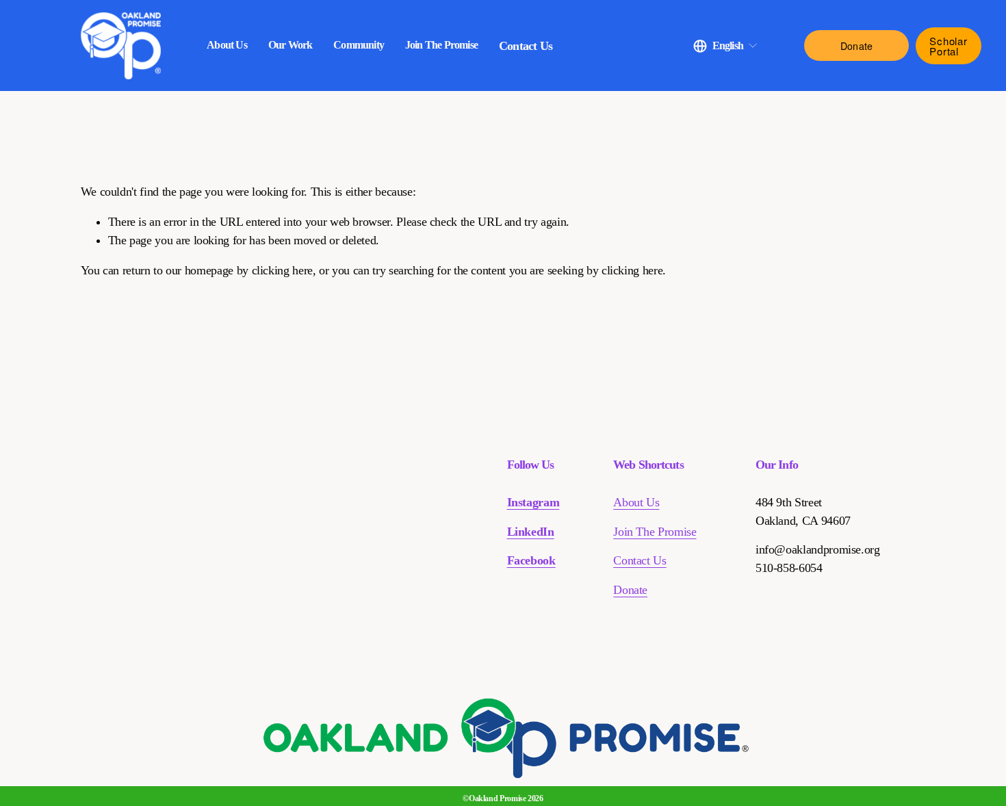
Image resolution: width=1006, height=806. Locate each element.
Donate (856, 46)
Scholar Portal (948, 46)
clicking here (282, 270)
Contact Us (525, 46)
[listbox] (725, 45)
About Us (636, 502)
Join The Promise (654, 531)
